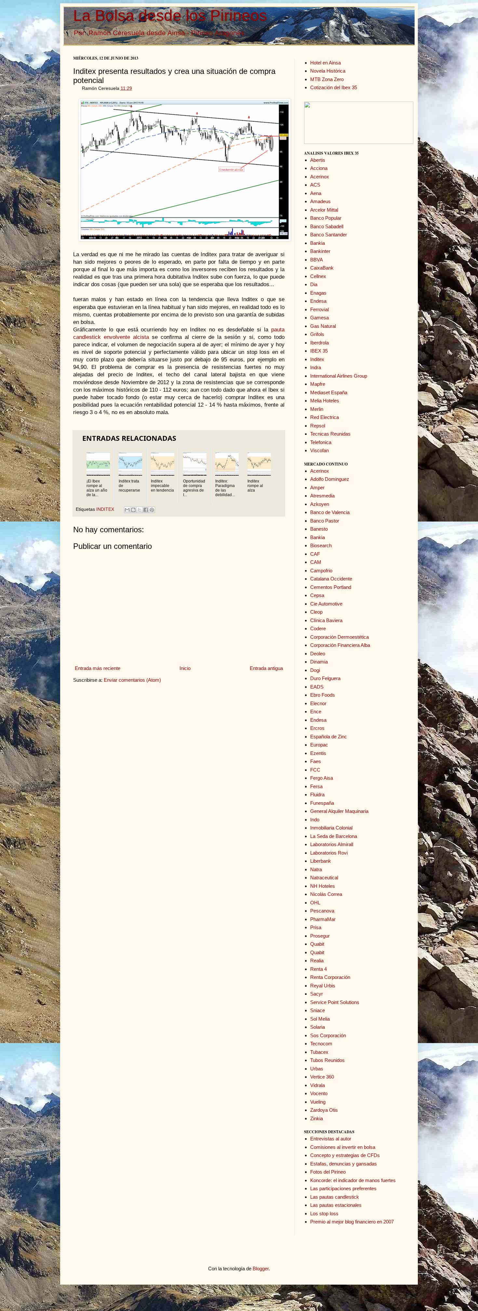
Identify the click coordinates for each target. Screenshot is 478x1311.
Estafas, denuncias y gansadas (343, 1163)
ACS (315, 185)
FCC (315, 770)
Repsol (317, 425)
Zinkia (316, 1118)
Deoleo (317, 653)
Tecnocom (321, 1043)
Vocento (318, 1093)
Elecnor (318, 703)
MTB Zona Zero (327, 79)
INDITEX (105, 509)
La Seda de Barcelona (333, 836)
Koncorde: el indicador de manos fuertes (353, 1180)
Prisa (315, 927)
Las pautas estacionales (336, 1205)
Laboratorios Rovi (329, 853)
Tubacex (319, 1052)
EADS (317, 687)
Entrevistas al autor (330, 1138)
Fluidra (317, 794)
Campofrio (321, 570)
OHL (315, 902)
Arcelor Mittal (324, 210)
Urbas (316, 1068)
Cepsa (317, 595)
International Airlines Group (338, 376)
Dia (313, 284)
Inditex (317, 359)
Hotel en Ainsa (325, 62)
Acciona (318, 168)
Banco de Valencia (330, 512)
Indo (314, 819)
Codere (318, 628)
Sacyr (316, 994)
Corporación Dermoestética (339, 637)
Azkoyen (319, 504)
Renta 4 (318, 969)
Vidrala (317, 1085)
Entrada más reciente (97, 668)
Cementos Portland (330, 587)
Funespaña (322, 803)
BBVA (316, 259)
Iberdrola (319, 342)
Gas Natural (323, 326)
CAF (315, 554)
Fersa (316, 786)
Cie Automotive (326, 604)
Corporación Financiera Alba (340, 645)
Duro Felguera (325, 678)
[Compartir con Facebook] (145, 510)
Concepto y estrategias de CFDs (345, 1155)
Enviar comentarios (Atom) (132, 680)
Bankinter (320, 251)
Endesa (318, 301)
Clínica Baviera (326, 620)
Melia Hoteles (324, 400)
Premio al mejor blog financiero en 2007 (352, 1221)
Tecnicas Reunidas (330, 434)
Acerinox (319, 176)
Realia (317, 960)
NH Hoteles (322, 886)
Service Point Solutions (334, 1002)
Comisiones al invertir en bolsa (342, 1147)
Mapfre (317, 384)
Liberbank (320, 861)
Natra (316, 869)
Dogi (315, 670)
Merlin (316, 409)
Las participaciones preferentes (343, 1188)
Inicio (185, 668)
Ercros (317, 728)
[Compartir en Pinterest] (152, 510)
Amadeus (320, 201)
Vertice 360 (322, 1077)
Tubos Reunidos (327, 1060)
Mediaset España (328, 392)
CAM (315, 562)
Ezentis (318, 753)
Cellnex (318, 276)
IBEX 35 (319, 351)
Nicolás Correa (326, 894)
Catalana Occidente (331, 578)
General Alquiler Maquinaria (339, 811)
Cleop (316, 612)
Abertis (317, 160)
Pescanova (322, 911)
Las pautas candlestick (334, 1197)
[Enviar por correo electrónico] (127, 510)
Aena (315, 193)
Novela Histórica (327, 71)
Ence (315, 711)
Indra (315, 367)
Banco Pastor (324, 520)
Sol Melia (320, 1019)
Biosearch (321, 545)
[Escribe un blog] (133, 510)
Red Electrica (324, 417)
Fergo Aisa (321, 778)
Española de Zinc (328, 736)
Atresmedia (322, 495)
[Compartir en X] (139, 510)
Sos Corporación (328, 1035)
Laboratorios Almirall (331, 844)
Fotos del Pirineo (328, 1172)
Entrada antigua (266, 668)
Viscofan (319, 450)
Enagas (318, 293)
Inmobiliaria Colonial (331, 827)
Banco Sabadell (326, 226)
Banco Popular (325, 218)
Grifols (317, 334)
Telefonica (320, 442)
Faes (315, 761)
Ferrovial (319, 309)
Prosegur (320, 936)
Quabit (317, 944)
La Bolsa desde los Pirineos (170, 15)
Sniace (317, 1010)
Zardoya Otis (324, 1110)
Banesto (319, 529)
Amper (317, 487)
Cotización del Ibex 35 (333, 87)
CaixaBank (322, 268)
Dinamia (319, 661)
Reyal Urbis (322, 985)
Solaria (317, 1027)
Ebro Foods (322, 695)
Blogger (261, 1268)
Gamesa (319, 317)
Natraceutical (324, 877)
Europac (319, 744)
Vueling (317, 1102)
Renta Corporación (330, 977)
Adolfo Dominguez (329, 479)
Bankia (317, 243)
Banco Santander (328, 234)
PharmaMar (323, 919)
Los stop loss (324, 1213)
